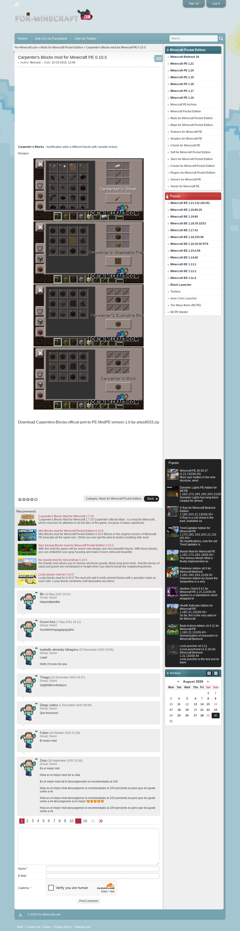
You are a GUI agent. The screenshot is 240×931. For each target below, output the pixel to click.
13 (195, 704)
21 (202, 710)
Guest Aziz (48, 622)
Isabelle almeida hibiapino (59, 649)
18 (179, 710)
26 (187, 715)
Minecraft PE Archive (183, 104)
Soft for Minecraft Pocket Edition (190, 152)
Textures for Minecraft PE (186, 131)
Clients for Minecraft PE (185, 145)
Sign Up (194, 3)
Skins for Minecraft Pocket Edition (191, 159)
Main (54, 17)
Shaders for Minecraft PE (186, 138)
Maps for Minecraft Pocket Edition (191, 125)
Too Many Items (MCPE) (185, 305)
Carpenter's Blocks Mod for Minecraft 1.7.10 (66, 516)
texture (113, 147)
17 (171, 710)
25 (179, 715)
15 (208, 704)
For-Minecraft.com (26, 47)
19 (187, 710)
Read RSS (17, 4)
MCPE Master (179, 312)
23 (215, 710)
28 (202, 715)
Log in (216, 3)
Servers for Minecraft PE (185, 179)
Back (150, 498)
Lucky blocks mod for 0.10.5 (56, 574)
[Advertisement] (193, 388)
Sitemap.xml (82, 927)
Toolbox (175, 291)
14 (202, 704)
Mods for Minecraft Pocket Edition (191, 118)
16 (85, 821)
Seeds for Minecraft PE (184, 186)
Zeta (43, 760)
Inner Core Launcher (183, 298)
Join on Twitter (86, 38)
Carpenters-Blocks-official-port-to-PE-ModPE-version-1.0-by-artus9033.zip (97, 422)
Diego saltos (49, 705)
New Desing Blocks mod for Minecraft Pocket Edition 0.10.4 (76, 545)
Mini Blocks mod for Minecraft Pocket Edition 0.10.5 (70, 530)
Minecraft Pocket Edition (185, 111)
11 (178, 704)
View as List (216, 673)
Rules (47, 927)
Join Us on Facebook (51, 38)
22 (208, 710)
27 (195, 715)
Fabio (44, 733)
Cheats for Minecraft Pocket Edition (192, 166)
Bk (42, 594)
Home (22, 38)
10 (71, 821)
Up (20, 914)
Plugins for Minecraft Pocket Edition (192, 172)
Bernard (35, 62)
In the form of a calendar (209, 673)
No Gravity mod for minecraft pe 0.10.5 (62, 560)
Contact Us (33, 927)
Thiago (45, 677)
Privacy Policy (63, 927)
